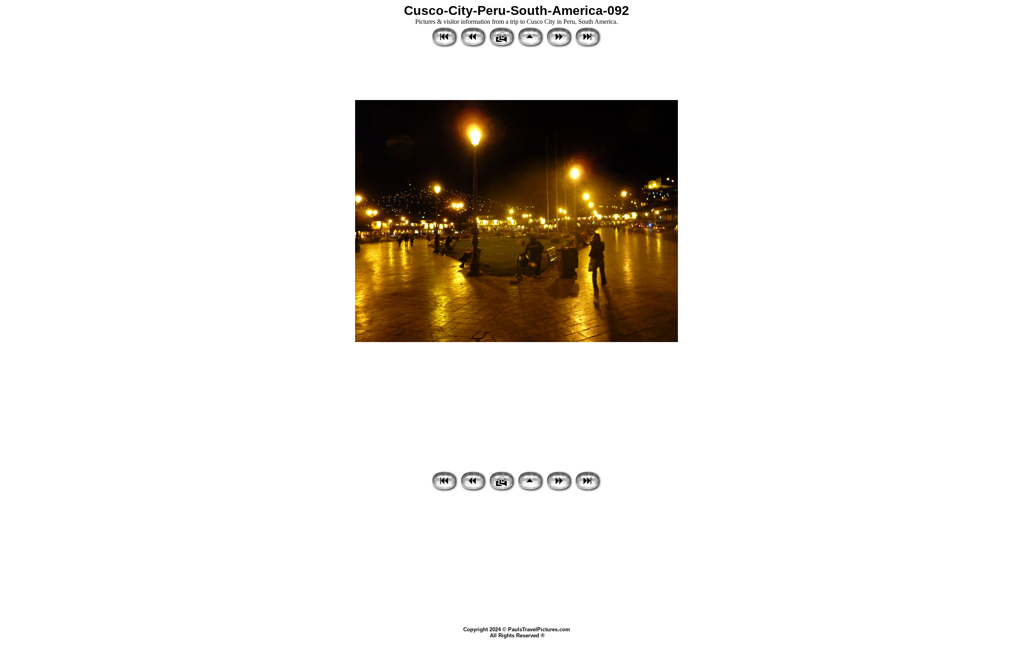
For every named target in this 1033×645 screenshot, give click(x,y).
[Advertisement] (516, 74)
